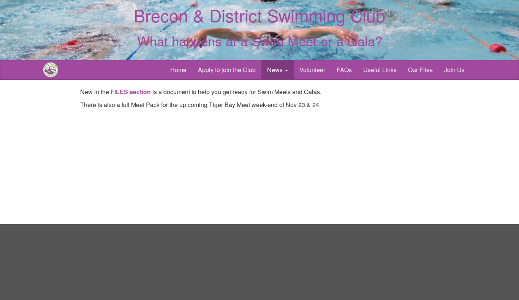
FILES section (131, 91)
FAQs (344, 69)
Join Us (454, 69)
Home (178, 69)
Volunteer (312, 69)
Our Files (420, 69)
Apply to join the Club (227, 69)
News (275, 69)
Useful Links (380, 69)
